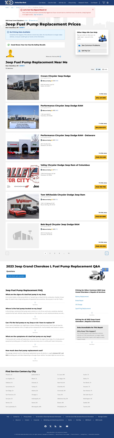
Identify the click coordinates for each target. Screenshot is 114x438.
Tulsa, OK (60, 394)
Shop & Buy (72, 2)
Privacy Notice (28, 416)
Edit (26, 20)
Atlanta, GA (35, 390)
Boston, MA (60, 402)
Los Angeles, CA (10, 378)
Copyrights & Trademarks (48, 434)
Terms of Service (75, 434)
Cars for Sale (52, 2)
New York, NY (61, 382)
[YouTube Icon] (66, 426)
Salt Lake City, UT (88, 394)
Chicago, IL (35, 394)
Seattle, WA (86, 402)
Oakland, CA (9, 382)
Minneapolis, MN (36, 406)
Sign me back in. (38, 14)
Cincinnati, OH (61, 390)
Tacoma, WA (86, 406)
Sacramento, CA (10, 386)
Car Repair (94, 2)
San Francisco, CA (11, 394)
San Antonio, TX (87, 390)
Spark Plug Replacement (83, 308)
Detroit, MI (34, 402)
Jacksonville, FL (36, 374)
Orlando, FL (35, 382)
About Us (18, 420)
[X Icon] (50, 426)
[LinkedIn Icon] (60, 426)
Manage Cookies (102, 416)
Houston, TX (86, 386)
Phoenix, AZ (9, 374)
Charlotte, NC (61, 386)
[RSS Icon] (55, 426)
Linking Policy (84, 434)
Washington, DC (87, 398)
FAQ (8, 416)
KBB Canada (98, 420)
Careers (27, 420)
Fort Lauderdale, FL (11, 406)
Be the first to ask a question (16, 276)
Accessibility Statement (94, 434)
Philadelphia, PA (61, 406)
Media (70, 420)
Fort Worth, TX (87, 382)
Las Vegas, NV (61, 378)
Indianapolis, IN (36, 398)
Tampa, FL (34, 386)
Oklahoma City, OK (62, 398)
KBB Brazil (88, 420)
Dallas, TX (86, 378)
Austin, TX (86, 374)
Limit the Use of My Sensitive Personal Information (80, 416)
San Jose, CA (9, 398)
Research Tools (83, 2)
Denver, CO (9, 402)
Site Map (78, 420)
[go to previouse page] (106, 253)
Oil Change (78, 304)
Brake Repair (79, 300)
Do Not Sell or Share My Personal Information (48, 416)
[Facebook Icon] (46, 426)
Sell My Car (62, 2)
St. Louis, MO (61, 374)
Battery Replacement (82, 296)
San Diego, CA (9, 390)
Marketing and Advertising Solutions (54, 420)
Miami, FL (34, 378)
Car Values (42, 2)
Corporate (36, 420)
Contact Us (16, 416)
